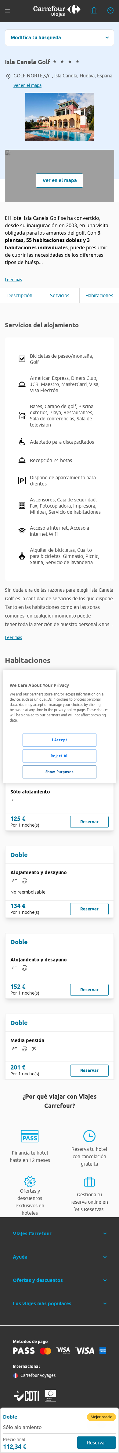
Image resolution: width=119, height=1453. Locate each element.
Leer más (13, 279)
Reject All (60, 756)
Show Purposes (59, 771)
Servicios (59, 295)
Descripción (19, 295)
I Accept (59, 740)
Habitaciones (99, 295)
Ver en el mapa (27, 85)
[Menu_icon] (7, 11)
